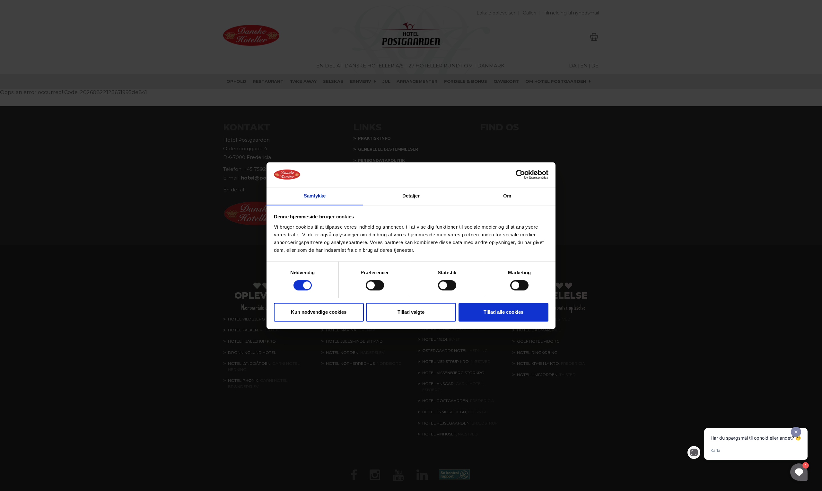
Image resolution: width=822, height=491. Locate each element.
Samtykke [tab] (315, 195)
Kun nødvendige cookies (318, 312)
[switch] (375, 285)
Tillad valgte (411, 312)
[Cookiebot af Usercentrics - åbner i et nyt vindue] (520, 174)
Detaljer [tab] (411, 195)
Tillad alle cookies (503, 312)
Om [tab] (507, 195)
